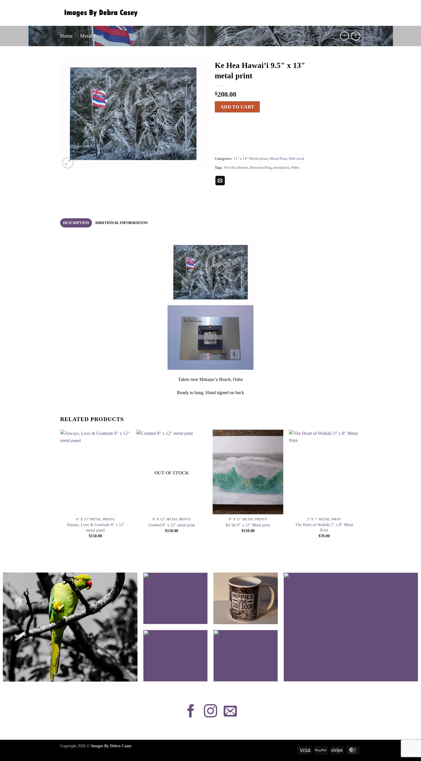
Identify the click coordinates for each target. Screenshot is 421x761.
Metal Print (92, 36)
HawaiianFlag (261, 168)
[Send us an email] (230, 711)
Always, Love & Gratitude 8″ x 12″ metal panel (95, 527)
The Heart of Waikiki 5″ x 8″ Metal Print (324, 527)
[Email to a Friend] (220, 181)
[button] (67, 162)
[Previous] (60, 489)
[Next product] (344, 36)
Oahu (295, 168)
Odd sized (296, 159)
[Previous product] (355, 36)
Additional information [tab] (121, 223)
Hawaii (242, 168)
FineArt (230, 168)
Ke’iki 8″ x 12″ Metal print (248, 525)
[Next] (359, 489)
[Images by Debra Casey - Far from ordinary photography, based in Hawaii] (99, 13)
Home (66, 36)
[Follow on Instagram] (210, 711)
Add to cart (237, 106)
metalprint (281, 168)
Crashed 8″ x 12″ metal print (171, 525)
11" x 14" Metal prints (250, 159)
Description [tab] (76, 223)
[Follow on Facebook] (190, 711)
